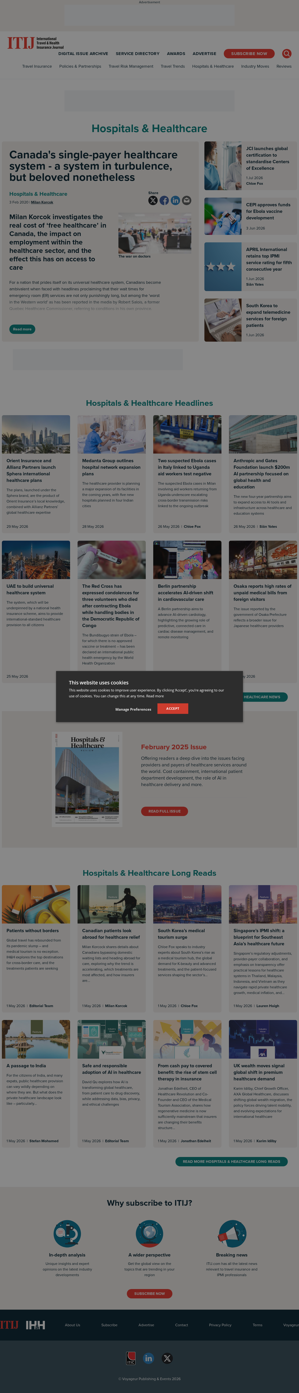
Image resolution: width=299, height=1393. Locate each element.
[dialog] (149, 696)
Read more (155, 695)
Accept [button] (172, 708)
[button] (133, 709)
